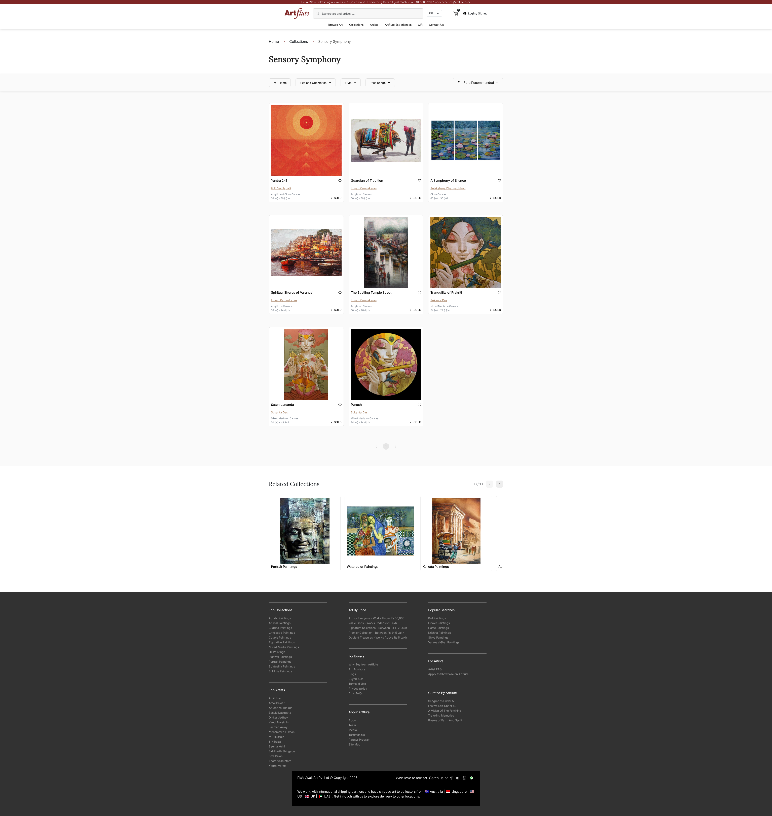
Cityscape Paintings (282, 632)
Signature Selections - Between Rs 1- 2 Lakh (378, 627)
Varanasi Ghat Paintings (443, 642)
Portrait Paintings (280, 661)
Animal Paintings (280, 623)
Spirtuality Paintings (282, 666)
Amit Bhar (275, 698)
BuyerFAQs (356, 679)
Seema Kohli (277, 746)
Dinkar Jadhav (278, 717)
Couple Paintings (280, 637)
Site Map (354, 744)
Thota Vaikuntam (280, 761)
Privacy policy (358, 688)
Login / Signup (478, 13)
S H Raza (275, 741)
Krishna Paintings (439, 632)
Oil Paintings (277, 652)
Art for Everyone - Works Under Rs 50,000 (376, 618)
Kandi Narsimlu (278, 722)
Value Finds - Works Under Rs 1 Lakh (373, 623)
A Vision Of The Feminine (444, 710)
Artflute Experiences (398, 24)
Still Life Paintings (280, 671)
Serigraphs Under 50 (442, 701)
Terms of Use (357, 683)
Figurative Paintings (282, 642)
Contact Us (436, 24)
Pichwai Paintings (280, 656)
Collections (356, 24)
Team (352, 725)
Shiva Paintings (438, 637)
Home (274, 41)
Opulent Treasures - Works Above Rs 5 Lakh (378, 637)
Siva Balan (275, 756)
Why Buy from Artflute (363, 664)
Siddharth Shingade (282, 751)
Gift (420, 24)
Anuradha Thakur (280, 707)
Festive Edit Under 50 (442, 705)
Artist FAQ (435, 669)
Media (353, 730)
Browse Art (335, 24)
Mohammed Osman (282, 732)
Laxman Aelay (278, 727)
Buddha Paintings (280, 627)
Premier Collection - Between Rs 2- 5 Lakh (376, 632)
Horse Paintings (438, 627)
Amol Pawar (276, 703)
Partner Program (359, 739)
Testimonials (357, 734)
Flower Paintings (439, 623)
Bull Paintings (437, 618)
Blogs (352, 674)
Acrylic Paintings (280, 618)
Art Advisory (357, 669)
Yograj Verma (277, 765)
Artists (374, 24)
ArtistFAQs (356, 693)
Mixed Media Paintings (284, 647)
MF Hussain (276, 736)
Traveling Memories (441, 715)
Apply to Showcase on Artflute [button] (448, 674)
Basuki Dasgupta (280, 712)
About (353, 720)
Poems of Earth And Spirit (445, 720)
